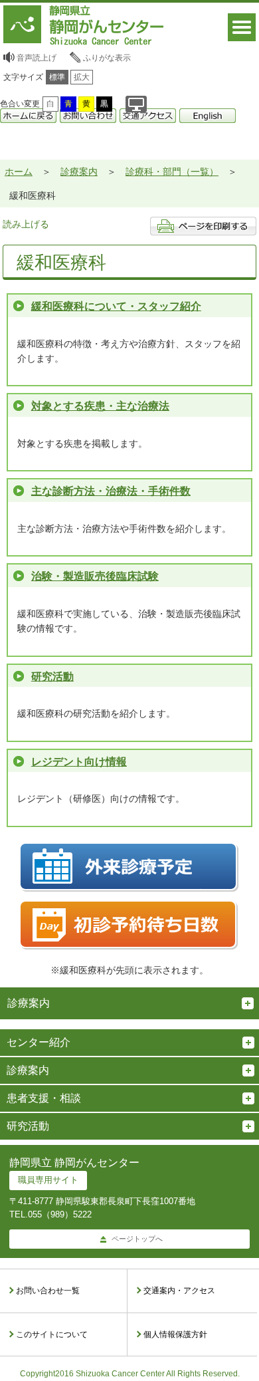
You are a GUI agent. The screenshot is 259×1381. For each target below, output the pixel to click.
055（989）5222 (60, 1214)
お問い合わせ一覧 (48, 1290)
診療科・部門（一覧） (172, 171)
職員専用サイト (48, 1180)
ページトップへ (137, 1239)
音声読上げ (36, 58)
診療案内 (79, 171)
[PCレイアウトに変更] (136, 104)
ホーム (19, 171)
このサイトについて (52, 1334)
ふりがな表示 (107, 58)
